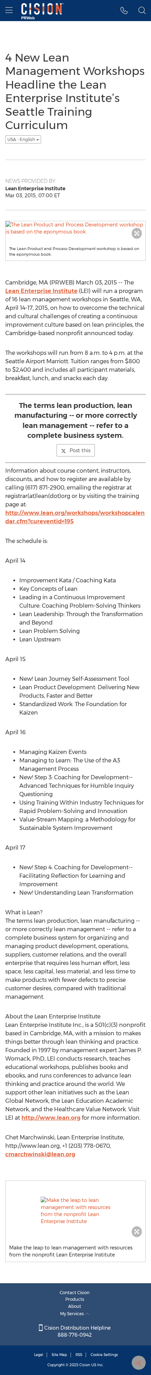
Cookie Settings (104, 1354)
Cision (84, 1365)
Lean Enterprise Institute (41, 291)
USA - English (21, 139)
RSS (79, 1354)
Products (74, 1299)
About (74, 1306)
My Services (72, 1313)
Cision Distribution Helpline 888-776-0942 (77, 1331)
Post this (80, 450)
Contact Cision (75, 1292)
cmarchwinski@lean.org (40, 1154)
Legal (38, 1354)
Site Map (59, 1354)
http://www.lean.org (50, 1117)
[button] (124, 10)
